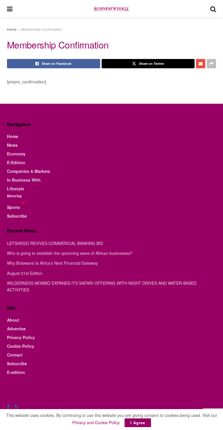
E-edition (16, 372)
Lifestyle (15, 188)
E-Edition (16, 162)
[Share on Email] (200, 63)
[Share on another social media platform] (211, 63)
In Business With (24, 180)
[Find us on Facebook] (8, 406)
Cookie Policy (20, 346)
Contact (15, 355)
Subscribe (17, 216)
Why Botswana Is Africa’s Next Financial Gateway (52, 263)
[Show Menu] (9, 8)
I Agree (137, 422)
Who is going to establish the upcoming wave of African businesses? (69, 253)
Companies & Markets (28, 171)
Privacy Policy (21, 337)
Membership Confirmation (41, 29)
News (12, 145)
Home (12, 29)
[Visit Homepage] (111, 9)
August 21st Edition (24, 273)
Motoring (14, 195)
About (13, 320)
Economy (16, 154)
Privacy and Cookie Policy (95, 422)
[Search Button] (213, 8)
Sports (13, 207)
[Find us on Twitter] (16, 406)
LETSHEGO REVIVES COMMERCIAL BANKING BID (55, 243)
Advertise (16, 329)
